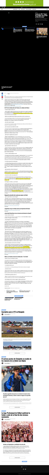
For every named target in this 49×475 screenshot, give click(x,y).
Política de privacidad (28, 9)
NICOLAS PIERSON (7, 314)
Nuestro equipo (23, 9)
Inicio (19, 9)
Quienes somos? (34, 9)
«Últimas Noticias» (15, 9)
